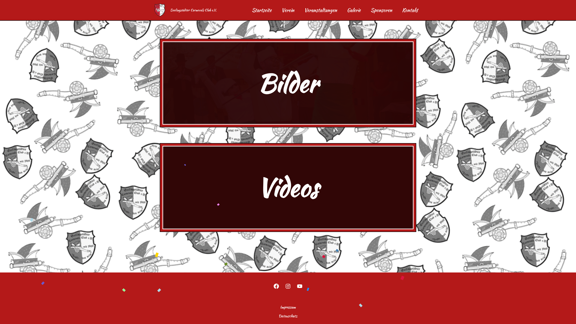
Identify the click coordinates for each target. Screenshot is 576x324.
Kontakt (410, 10)
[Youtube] (299, 286)
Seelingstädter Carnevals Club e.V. (193, 10)
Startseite (262, 10)
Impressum (288, 307)
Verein (287, 10)
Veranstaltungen (320, 10)
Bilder (288, 83)
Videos (288, 187)
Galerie (354, 10)
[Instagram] (288, 286)
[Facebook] (276, 286)
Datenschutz (288, 316)
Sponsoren (381, 10)
